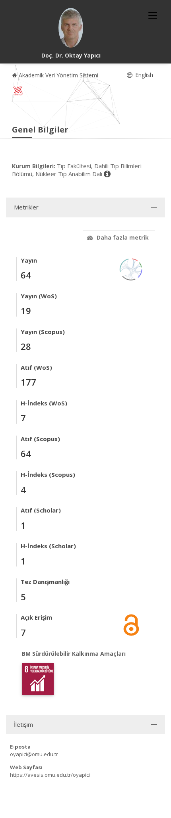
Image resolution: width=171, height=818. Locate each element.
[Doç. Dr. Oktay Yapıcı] (71, 28)
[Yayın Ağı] (131, 269)
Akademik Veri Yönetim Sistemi (57, 75)
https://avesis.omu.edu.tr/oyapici (50, 774)
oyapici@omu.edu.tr (34, 754)
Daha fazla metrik (123, 237)
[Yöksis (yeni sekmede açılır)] (18, 91)
